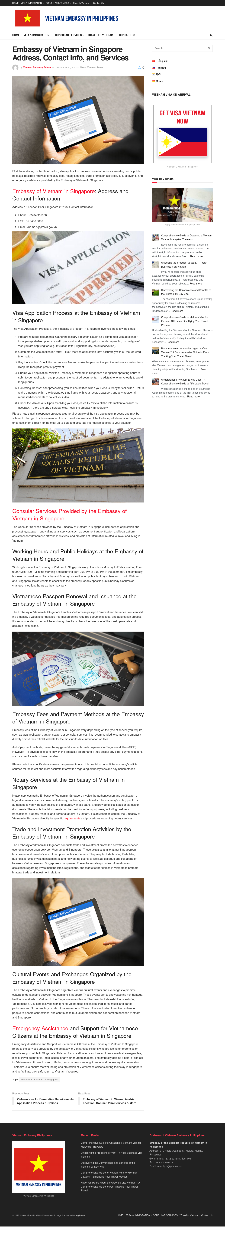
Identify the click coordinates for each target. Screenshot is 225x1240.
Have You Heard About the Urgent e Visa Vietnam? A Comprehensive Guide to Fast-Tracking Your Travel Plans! (185, 352)
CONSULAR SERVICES (57, 2)
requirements (72, 818)
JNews (23, 1215)
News (83, 67)
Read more (196, 256)
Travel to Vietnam (81, 2)
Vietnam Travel (95, 67)
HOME (15, 2)
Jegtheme (80, 1215)
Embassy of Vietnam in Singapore (53, 191)
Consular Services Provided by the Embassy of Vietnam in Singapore (69, 514)
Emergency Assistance (40, 1028)
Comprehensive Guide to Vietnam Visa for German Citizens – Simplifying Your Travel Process (184, 321)
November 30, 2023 (66, 67)
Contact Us (98, 2)
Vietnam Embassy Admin (37, 67)
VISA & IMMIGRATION (31, 2)
